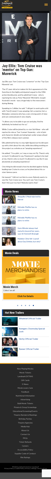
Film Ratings (25, 457)
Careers (25, 446)
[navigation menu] (46, 4)
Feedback (25, 392)
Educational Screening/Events (25, 411)
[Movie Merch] (25, 270)
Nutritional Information (25, 396)
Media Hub (25, 426)
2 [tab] (21, 305)
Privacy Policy (9, 468)
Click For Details (25, 296)
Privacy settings (30, 468)
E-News (25, 384)
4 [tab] (29, 305)
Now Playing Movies (25, 369)
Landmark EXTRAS (25, 376)
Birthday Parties (25, 419)
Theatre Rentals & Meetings (25, 415)
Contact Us (25, 434)
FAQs (25, 438)
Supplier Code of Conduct (25, 453)
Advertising (25, 399)
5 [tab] (33, 305)
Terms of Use (42, 468)
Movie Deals (12, 253)
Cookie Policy (19, 468)
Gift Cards (25, 380)
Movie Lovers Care (25, 388)
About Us (25, 430)
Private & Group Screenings (25, 407)
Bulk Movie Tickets (25, 403)
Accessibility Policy (25, 450)
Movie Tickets (25, 372)
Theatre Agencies (25, 423)
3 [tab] (25, 305)
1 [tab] (17, 305)
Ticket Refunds (25, 442)
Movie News (12, 191)
